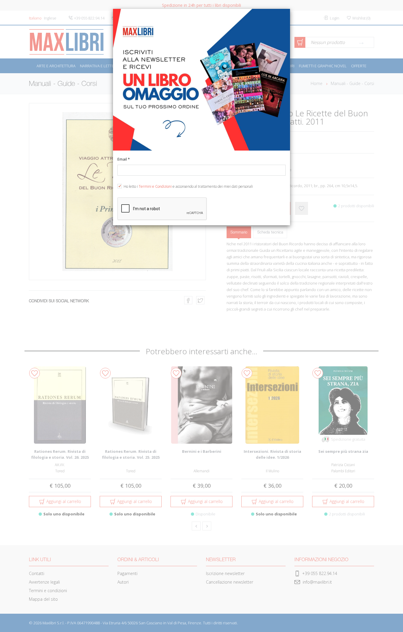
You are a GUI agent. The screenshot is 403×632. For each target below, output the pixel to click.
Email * (123, 159)
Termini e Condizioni (155, 186)
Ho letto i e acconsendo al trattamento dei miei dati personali (188, 186)
